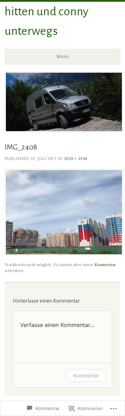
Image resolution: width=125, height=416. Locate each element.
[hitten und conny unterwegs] (64, 130)
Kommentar (105, 264)
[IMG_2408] (64, 253)
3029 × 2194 (75, 158)
